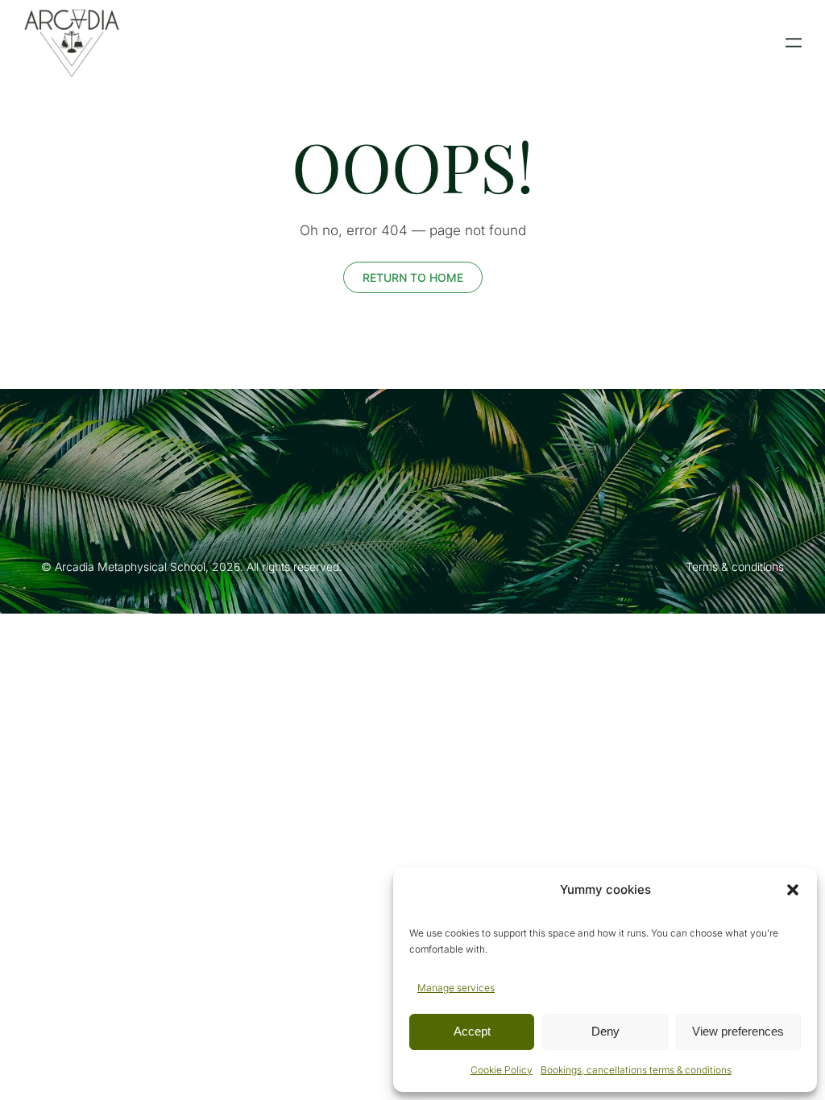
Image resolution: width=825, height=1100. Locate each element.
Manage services (456, 988)
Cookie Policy (502, 1070)
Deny (605, 1031)
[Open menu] (793, 43)
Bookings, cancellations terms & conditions (636, 1070)
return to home (413, 277)
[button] (793, 890)
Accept (472, 1031)
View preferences (738, 1031)
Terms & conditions (735, 566)
